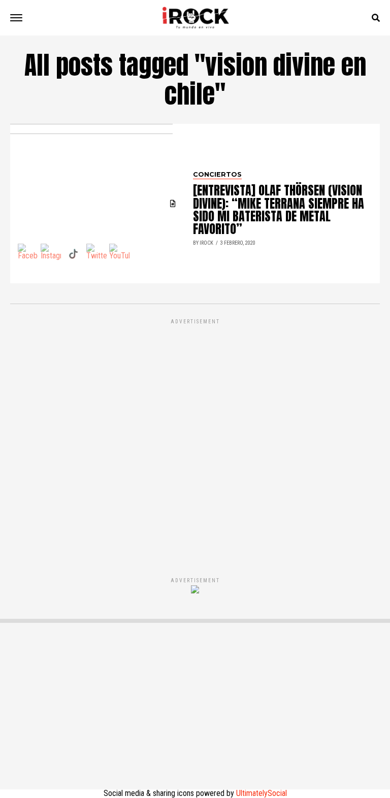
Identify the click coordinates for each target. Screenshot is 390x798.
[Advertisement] (195, 437)
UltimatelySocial (261, 793)
